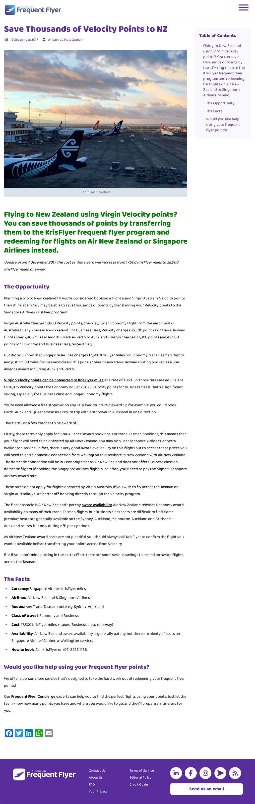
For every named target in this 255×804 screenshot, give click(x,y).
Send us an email (206, 789)
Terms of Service (141, 770)
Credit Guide (138, 784)
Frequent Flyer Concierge (33, 696)
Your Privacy (98, 791)
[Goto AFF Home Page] (33, 10)
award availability (97, 505)
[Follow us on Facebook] (192, 773)
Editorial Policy (140, 777)
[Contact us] (221, 773)
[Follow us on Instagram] (206, 773)
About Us (96, 777)
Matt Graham (73, 39)
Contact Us (97, 770)
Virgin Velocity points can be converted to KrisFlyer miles (54, 380)
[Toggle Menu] (244, 9)
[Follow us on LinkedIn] (177, 773)
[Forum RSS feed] (236, 773)
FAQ (92, 784)
